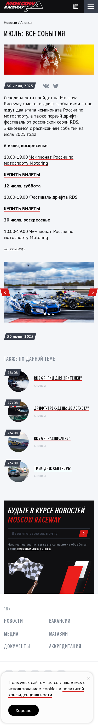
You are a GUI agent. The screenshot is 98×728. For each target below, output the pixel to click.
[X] (56, 86)
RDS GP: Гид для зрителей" (58, 378)
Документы (17, 646)
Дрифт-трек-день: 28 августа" (61, 408)
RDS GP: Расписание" (52, 438)
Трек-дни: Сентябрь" (53, 468)
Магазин (58, 633)
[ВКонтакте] (46, 86)
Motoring (39, 163)
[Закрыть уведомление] (88, 678)
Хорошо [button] (23, 710)
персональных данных (34, 549)
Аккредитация (65, 646)
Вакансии (60, 621)
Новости (10, 22)
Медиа (11, 633)
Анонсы (26, 22)
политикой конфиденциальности (46, 692)
